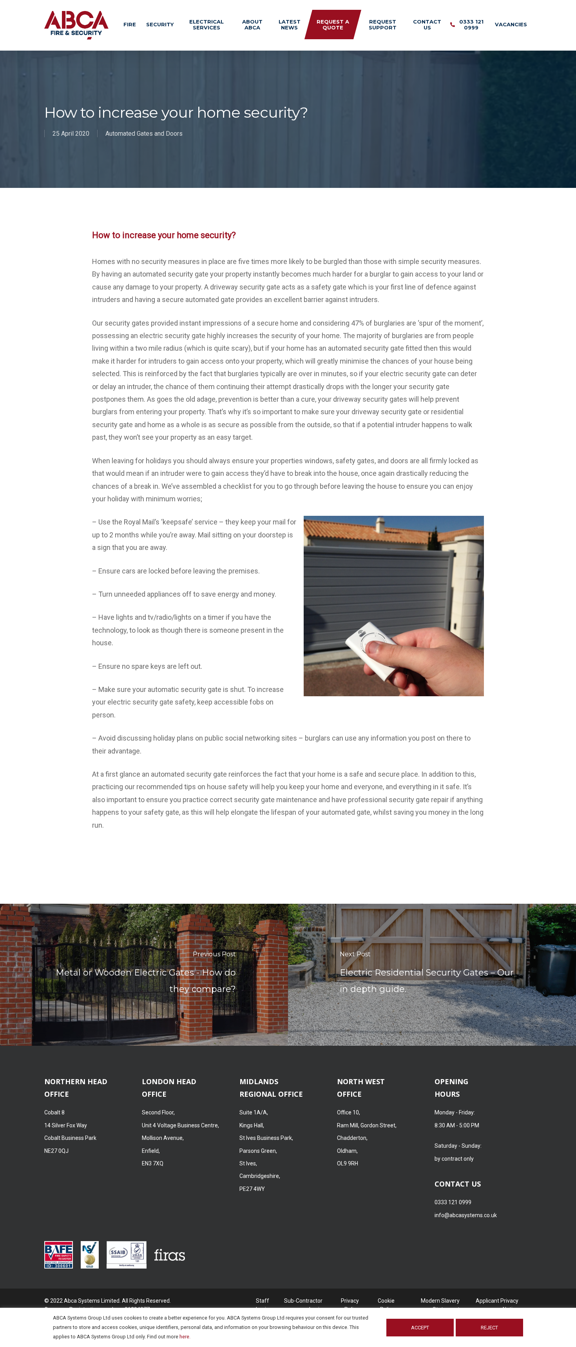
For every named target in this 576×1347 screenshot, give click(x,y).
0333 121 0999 (471, 25)
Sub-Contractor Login (303, 1302)
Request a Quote (333, 25)
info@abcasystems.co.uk (466, 1215)
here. (184, 1337)
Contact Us (427, 25)
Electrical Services (206, 25)
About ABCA (252, 25)
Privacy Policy (350, 1302)
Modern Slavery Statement (440, 1302)
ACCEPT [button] (420, 1328)
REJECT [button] (489, 1328)
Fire (129, 24)
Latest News (290, 25)
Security (160, 24)
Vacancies (511, 24)
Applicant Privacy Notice (497, 1302)
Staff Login (262, 1302)
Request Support (383, 25)
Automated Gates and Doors (144, 133)
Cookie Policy (386, 1302)
